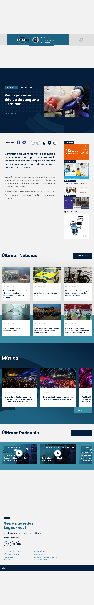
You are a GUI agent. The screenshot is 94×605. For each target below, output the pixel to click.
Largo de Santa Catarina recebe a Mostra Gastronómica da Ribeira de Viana (46, 330)
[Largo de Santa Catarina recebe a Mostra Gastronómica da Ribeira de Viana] (47, 311)
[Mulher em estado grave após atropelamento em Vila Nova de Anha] (47, 274)
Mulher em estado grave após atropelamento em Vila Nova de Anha (46, 293)
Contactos (39, 554)
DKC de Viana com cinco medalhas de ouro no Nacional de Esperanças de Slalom (77, 330)
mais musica (83, 410)
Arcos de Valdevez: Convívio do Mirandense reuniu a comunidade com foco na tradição (15, 294)
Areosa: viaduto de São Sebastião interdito (12, 329)
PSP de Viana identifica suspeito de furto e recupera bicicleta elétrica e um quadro (78, 293)
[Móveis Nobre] (76, 203)
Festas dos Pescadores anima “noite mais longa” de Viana (58, 398)
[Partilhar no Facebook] (18, 142)
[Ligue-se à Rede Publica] (76, 171)
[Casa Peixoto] (76, 152)
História (8, 560)
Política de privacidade (45, 557)
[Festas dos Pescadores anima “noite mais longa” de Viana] (58, 378)
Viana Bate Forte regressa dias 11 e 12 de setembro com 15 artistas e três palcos (19, 399)
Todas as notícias (12, 551)
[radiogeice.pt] (23, 40)
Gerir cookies (40, 560)
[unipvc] (67, 188)
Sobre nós (8, 557)
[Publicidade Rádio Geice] (81, 40)
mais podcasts (82, 433)
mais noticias (82, 255)
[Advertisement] (47, 17)
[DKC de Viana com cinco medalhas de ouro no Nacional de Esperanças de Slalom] (78, 311)
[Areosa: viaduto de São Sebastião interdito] (16, 311)
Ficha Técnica (40, 551)
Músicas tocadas (12, 554)
